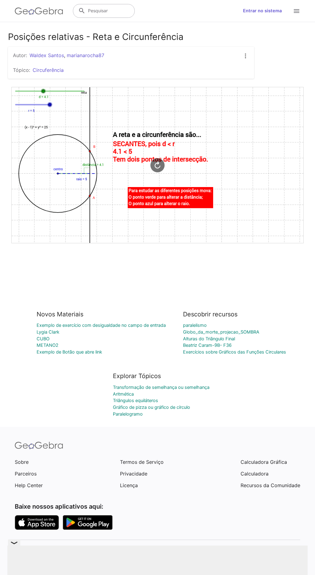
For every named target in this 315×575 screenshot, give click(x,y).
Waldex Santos (47, 55)
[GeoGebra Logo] (39, 11)
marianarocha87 (85, 55)
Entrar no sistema (262, 11)
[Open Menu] (296, 11)
